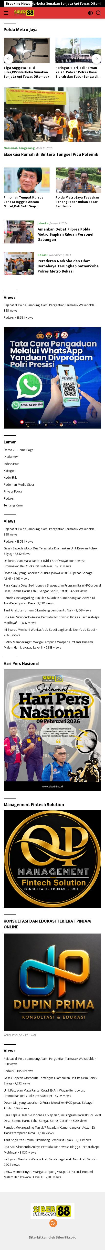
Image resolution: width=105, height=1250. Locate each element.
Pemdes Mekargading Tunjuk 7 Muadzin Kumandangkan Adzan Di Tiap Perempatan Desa (49, 600)
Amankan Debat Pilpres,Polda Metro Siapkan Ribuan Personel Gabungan (65, 234)
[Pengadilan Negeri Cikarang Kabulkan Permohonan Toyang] (78, 50)
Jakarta (43, 223)
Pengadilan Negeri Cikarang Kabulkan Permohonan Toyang (77, 72)
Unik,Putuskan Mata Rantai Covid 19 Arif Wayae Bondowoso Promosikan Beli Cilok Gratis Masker (44, 563)
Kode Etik (10, 477)
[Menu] (7, 13)
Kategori (10, 470)
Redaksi (9, 317)
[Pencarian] (98, 13)
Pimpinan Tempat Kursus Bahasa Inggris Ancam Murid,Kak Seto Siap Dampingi (23, 202)
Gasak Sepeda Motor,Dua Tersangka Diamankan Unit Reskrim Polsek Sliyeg (50, 551)
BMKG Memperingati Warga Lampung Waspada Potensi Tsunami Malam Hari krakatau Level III (48, 644)
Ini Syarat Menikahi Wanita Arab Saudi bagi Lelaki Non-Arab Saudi (49, 629)
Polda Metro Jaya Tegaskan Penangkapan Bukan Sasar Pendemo (77, 202)
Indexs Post (11, 464)
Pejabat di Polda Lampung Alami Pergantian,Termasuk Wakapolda (49, 305)
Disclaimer (11, 457)
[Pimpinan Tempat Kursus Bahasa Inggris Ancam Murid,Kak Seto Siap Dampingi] (27, 180)
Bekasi (43, 255)
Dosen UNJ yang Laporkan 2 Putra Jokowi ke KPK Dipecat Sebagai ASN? (48, 575)
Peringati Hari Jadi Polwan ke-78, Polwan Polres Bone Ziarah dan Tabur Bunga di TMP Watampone (25, 72)
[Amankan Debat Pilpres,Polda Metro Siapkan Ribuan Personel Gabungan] (19, 233)
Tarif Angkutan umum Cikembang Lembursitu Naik (38, 610)
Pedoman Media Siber (19, 484)
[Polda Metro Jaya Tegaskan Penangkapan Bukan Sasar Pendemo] (79, 180)
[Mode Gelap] (90, 13)
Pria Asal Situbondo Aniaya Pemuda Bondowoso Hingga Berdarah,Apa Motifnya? (52, 619)
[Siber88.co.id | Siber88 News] (23, 13)
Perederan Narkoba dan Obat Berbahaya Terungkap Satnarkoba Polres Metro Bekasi (68, 266)
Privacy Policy (13, 491)
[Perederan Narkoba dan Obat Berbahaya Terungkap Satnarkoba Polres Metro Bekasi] (19, 264)
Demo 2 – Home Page (18, 450)
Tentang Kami (13, 505)
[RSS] (53, 1223)
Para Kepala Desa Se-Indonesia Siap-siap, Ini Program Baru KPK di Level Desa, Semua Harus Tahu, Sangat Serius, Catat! (52, 588)
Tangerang (26, 148)
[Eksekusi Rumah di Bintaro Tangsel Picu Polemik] (52, 114)
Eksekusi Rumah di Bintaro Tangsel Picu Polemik (51, 154)
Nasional (10, 148)
